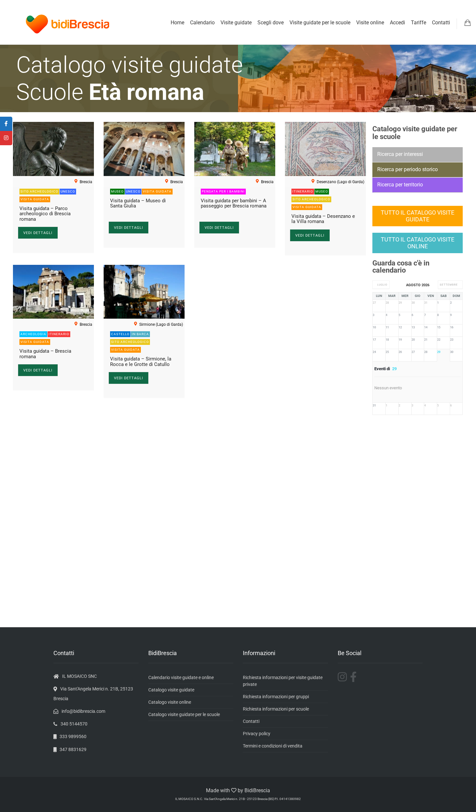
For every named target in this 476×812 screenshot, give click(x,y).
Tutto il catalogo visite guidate (417, 216)
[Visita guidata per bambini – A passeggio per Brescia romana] (234, 149)
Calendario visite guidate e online (181, 677)
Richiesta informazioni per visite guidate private (283, 681)
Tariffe (418, 22)
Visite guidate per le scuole (319, 22)
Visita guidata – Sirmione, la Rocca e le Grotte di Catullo (140, 361)
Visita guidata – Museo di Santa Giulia (138, 203)
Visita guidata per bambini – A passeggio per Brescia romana (233, 203)
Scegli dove (270, 22)
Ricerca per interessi (400, 154)
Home (177, 22)
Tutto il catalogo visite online (417, 243)
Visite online (370, 22)
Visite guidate (236, 22)
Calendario (202, 22)
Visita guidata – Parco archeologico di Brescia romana (45, 214)
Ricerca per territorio (400, 185)
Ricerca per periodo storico (407, 169)
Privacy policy (256, 733)
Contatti (441, 22)
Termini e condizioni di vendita (272, 745)
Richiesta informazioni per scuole (276, 709)
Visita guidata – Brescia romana (45, 353)
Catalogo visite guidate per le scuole (184, 714)
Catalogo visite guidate (171, 689)
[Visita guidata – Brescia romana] (53, 292)
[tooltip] (6, 124)
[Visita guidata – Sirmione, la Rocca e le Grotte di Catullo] (144, 292)
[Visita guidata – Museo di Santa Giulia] (144, 149)
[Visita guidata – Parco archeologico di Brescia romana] (53, 149)
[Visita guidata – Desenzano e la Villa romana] (325, 149)
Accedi (397, 22)
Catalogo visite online (169, 702)
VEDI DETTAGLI (37, 233)
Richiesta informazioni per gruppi (276, 696)
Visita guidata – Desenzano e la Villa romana (323, 219)
